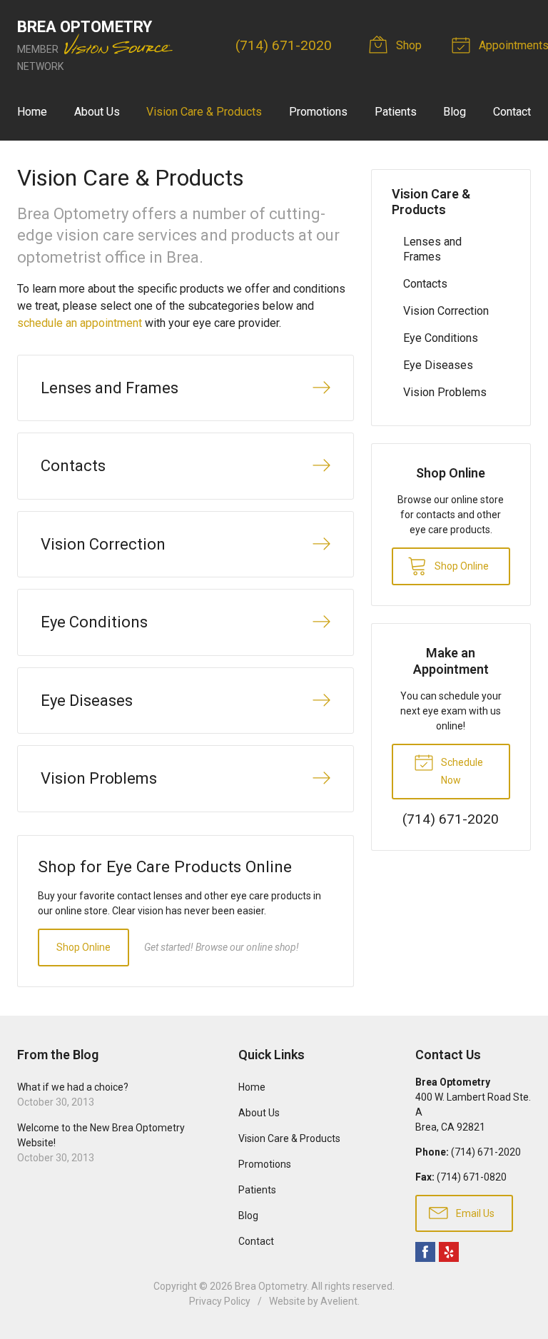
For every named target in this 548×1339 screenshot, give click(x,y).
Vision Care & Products (204, 111)
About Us (97, 111)
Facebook (425, 1252)
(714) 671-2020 (283, 45)
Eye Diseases (438, 365)
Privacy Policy (219, 1301)
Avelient (338, 1301)
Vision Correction (446, 311)
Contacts (425, 283)
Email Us (474, 1213)
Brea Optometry (271, 1286)
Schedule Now (461, 771)
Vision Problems (445, 392)
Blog (454, 111)
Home (32, 111)
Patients (396, 111)
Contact (512, 111)
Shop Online (83, 947)
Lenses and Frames (432, 249)
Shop (407, 45)
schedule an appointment (79, 323)
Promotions (318, 111)
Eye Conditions (440, 338)
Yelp (449, 1252)
